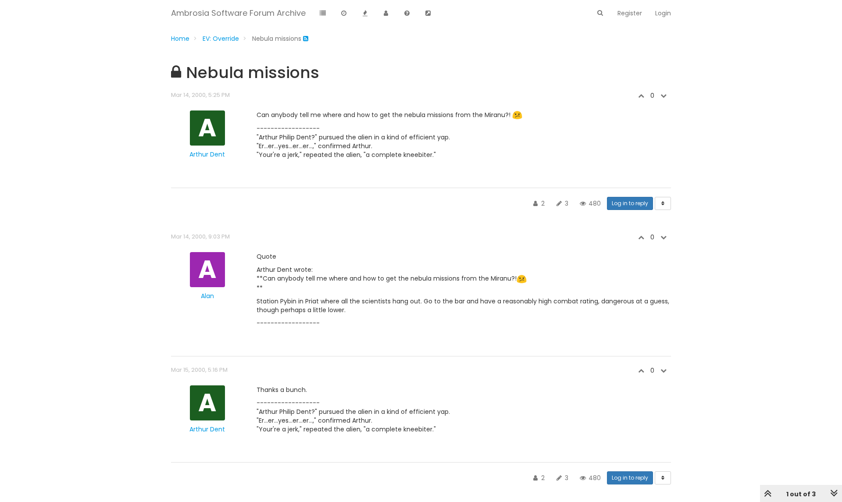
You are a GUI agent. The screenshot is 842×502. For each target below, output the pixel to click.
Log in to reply (630, 203)
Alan (207, 296)
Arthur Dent (207, 154)
